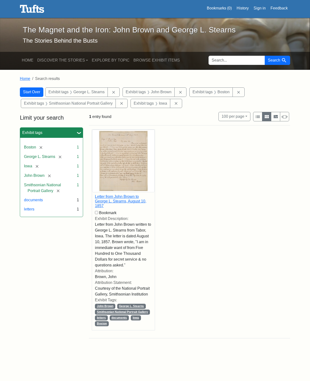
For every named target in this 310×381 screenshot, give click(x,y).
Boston (102, 323)
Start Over (31, 92)
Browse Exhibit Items (156, 60)
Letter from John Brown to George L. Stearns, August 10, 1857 (120, 201)
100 (233, 116)
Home (27, 60)
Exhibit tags (32, 133)
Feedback (279, 8)
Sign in (260, 8)
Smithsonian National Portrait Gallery (122, 312)
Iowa (136, 317)
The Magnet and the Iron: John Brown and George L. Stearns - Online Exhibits (32, 9)
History (243, 8)
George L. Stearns (131, 306)
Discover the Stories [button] (61, 60)
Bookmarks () (219, 8)
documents (33, 200)
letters (29, 209)
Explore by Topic (111, 60)
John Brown (105, 306)
